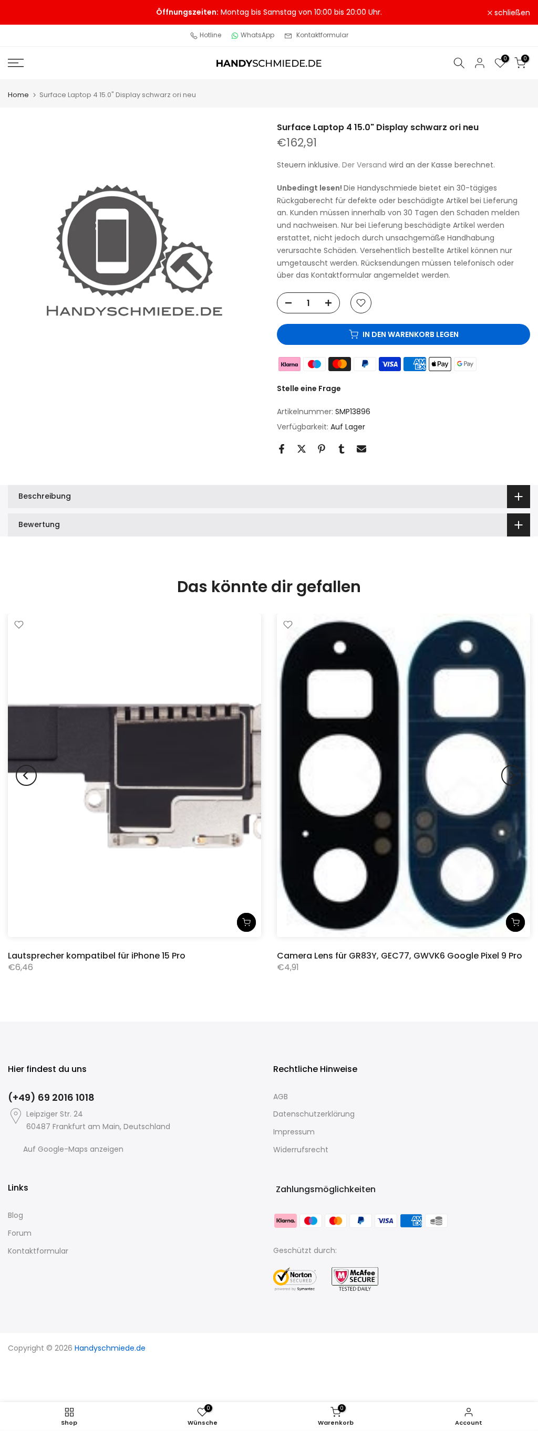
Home (18, 94)
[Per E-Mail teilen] (361, 449)
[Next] (511, 775)
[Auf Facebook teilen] (281, 449)
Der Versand (364, 165)
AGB (280, 1096)
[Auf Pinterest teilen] (321, 449)
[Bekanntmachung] (269, 12)
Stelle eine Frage (309, 388)
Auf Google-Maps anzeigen (73, 1149)
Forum (20, 1233)
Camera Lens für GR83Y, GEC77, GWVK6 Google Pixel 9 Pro (399, 955)
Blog (15, 1215)
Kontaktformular (322, 34)
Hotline (210, 34)
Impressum (294, 1132)
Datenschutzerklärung (314, 1114)
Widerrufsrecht (300, 1149)
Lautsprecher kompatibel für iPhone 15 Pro (96, 955)
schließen (31, 12)
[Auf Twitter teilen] (301, 449)
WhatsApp (257, 34)
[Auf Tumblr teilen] (341, 449)
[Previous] (26, 775)
